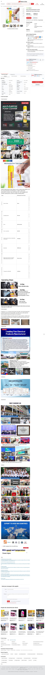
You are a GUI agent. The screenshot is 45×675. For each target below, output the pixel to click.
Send (8, 601)
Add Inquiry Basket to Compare (13, 28)
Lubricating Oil (24, 644)
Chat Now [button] (38, 84)
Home (1, 6)
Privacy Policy (35, 671)
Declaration (31, 671)
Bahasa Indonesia (25, 669)
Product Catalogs (13, 639)
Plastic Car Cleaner (24, 660)
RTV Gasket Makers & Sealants (16, 644)
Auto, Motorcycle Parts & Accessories (7, 6)
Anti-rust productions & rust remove (38, 641)
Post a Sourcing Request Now (11, 602)
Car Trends (34, 660)
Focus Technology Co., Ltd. (17, 671)
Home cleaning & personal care (37, 644)
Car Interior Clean (14, 643)
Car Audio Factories (19, 658)
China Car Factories (4, 658)
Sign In (27, 70)
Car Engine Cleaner (17, 660)
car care (23, 641)
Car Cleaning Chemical (20, 6)
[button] (27, 76)
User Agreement (27, 671)
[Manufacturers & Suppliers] (22, 1)
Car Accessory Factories (27, 658)
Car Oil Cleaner (11, 660)
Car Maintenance (15, 6)
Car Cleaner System (4, 660)
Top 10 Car (30, 660)
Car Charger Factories (12, 658)
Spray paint (13, 641)
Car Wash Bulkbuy (4, 662)
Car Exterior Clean (3, 643)
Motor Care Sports (25, 643)
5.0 (35, 75)
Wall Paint (2, 641)
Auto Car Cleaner (34, 658)
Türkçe (18, 669)
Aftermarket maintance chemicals (5, 644)
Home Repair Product (36, 643)
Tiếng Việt (21, 669)
